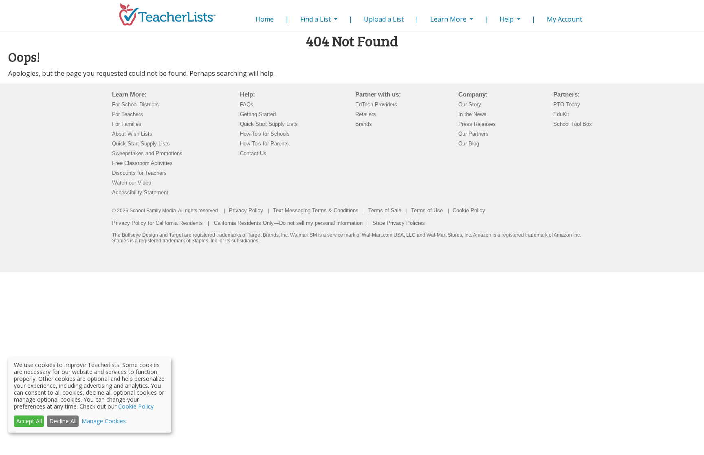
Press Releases (477, 124)
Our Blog (468, 144)
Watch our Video (131, 183)
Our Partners (473, 134)
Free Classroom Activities (142, 163)
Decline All (63, 421)
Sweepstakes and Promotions (147, 153)
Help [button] (507, 19)
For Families (126, 124)
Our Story (469, 104)
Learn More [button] (449, 19)
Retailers (365, 114)
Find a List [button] (316, 19)
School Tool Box (572, 124)
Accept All (29, 421)
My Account (564, 19)
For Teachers (127, 114)
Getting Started (258, 114)
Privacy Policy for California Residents (157, 223)
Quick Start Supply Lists (141, 144)
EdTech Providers (376, 104)
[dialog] (89, 395)
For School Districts (135, 104)
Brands (363, 124)
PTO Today (566, 104)
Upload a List (384, 19)
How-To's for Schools (265, 134)
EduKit (561, 114)
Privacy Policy (246, 210)
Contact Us (253, 153)
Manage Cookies (103, 421)
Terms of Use (427, 210)
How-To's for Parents (264, 144)
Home (266, 19)
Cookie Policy (469, 210)
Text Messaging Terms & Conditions (316, 210)
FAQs (246, 104)
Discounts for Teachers (139, 173)
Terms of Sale (384, 210)
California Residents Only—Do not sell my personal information (288, 223)
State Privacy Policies (398, 223)
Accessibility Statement (140, 192)
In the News (472, 114)
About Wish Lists (132, 134)
